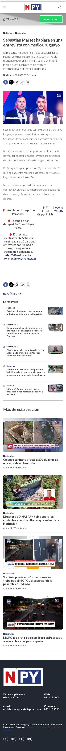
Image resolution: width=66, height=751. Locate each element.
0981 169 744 (14, 696)
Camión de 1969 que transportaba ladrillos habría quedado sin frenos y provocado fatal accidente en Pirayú (25, 372)
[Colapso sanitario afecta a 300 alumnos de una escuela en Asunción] (33, 435)
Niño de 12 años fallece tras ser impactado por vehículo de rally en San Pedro (24, 392)
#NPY (9, 255)
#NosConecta (22, 255)
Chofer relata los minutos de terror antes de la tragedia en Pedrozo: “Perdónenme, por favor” (25, 353)
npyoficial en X (12, 293)
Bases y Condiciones (37, 727)
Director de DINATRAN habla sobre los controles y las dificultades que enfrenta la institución (31, 520)
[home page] (33, 7)
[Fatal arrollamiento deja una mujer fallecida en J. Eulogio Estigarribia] (55, 311)
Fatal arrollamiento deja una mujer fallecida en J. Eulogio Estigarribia (24, 312)
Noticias (7, 33)
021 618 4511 (51, 708)
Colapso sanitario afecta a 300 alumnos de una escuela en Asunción (30, 461)
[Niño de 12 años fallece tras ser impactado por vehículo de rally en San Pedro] (55, 388)
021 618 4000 (51, 696)
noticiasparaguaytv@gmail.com (22, 708)
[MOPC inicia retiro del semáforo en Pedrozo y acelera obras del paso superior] (33, 613)
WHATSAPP (51, 19)
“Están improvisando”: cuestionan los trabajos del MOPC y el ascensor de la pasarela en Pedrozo (27, 580)
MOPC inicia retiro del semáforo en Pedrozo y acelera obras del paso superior (32, 639)
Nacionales (20, 33)
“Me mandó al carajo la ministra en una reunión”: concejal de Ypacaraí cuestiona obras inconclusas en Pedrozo (24, 332)
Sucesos (10, 307)
